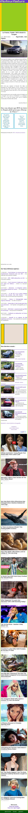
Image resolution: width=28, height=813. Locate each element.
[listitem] (7, 121)
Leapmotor (3, 372)
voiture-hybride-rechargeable (13, 423)
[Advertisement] (14, 17)
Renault (17, 382)
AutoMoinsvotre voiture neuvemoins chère (14, 428)
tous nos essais (13, 806)
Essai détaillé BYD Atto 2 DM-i (19, 352)
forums (14, 811)
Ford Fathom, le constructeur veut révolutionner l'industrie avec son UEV (14, 273)
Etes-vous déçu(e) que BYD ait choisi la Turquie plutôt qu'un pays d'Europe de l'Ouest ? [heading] (14, 110)
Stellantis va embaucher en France (17, 313)
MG (2, 408)
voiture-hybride (7, 408)
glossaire (21, 811)
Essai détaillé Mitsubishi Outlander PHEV (21, 413)
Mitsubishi (3, 423)
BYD (14, 132)
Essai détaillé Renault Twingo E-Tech (20, 376)
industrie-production (20, 132)
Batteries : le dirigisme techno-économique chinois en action (14, 288)
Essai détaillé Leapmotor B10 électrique (19, 365)
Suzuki (2, 397)
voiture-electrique (11, 372)
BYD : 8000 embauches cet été (16, 278)
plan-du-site (8, 811)
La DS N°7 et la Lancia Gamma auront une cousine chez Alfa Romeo (14, 294)
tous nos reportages (14, 808)
